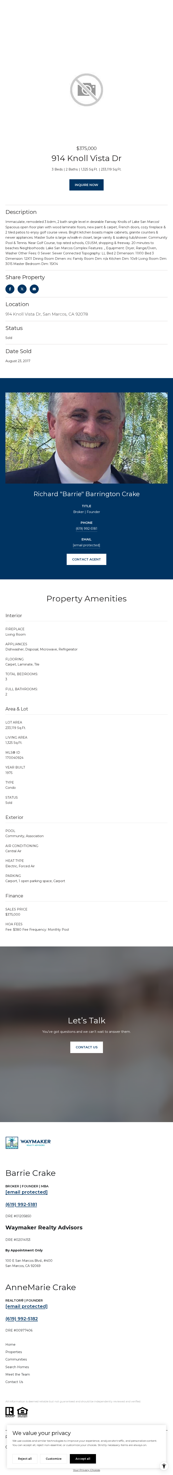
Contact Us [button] (87, 1047)
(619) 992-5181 (86, 529)
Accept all (82, 1458)
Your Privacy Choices (86, 1470)
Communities (16, 1359)
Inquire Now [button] (86, 185)
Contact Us (14, 1382)
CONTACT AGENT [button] (86, 559)
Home (10, 1345)
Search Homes (17, 1367)
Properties (13, 1352)
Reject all (25, 1458)
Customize (53, 1458)
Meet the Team (17, 1374)
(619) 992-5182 (21, 1318)
